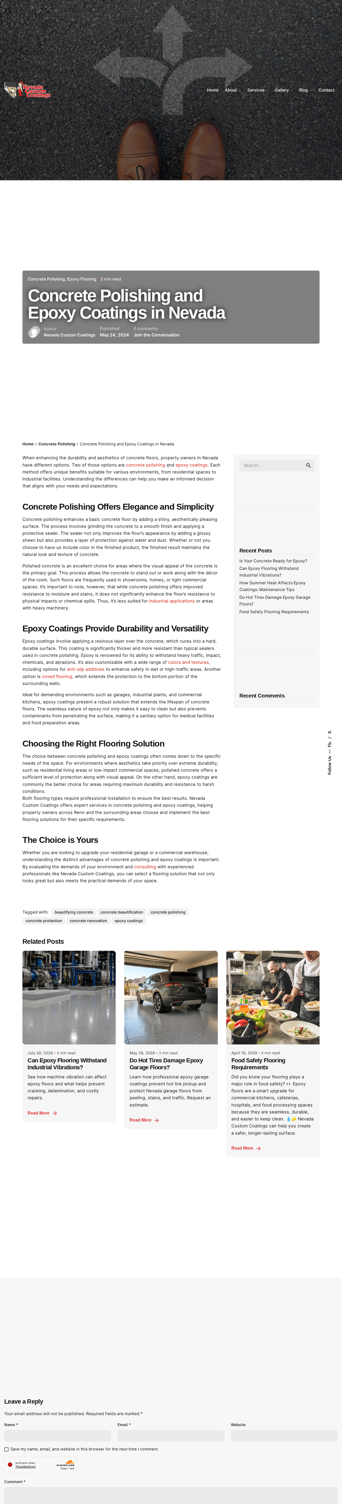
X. (329, 731)
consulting (145, 866)
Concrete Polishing (46, 279)
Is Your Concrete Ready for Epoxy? (273, 560)
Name (11, 1424)
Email (124, 1424)
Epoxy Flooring (81, 279)
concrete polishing (145, 465)
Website (238, 1424)
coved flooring (57, 676)
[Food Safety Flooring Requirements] (273, 997)
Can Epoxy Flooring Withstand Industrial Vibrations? (67, 1064)
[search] (308, 465)
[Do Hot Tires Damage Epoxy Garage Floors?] (170, 997)
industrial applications (172, 601)
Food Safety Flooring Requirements (274, 611)
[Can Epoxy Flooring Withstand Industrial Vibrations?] (69, 997)
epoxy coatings (192, 465)
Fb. (329, 743)
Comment (15, 1481)
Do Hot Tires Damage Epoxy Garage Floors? (166, 1064)
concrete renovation (88, 920)
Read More (38, 1113)
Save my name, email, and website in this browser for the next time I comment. (84, 1449)
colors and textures (188, 662)
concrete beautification (121, 912)
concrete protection (44, 920)
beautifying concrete (74, 912)
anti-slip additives (85, 669)
